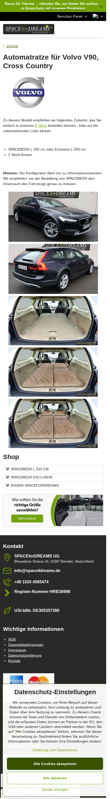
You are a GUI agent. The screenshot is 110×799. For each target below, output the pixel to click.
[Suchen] (75, 29)
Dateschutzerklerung (25, 655)
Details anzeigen (55, 789)
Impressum (17, 650)
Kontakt (14, 661)
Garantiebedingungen (25, 645)
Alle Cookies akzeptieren (55, 764)
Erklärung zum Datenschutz (55, 750)
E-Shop (41, 125)
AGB (12, 639)
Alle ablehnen (55, 778)
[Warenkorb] (88, 29)
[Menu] (100, 29)
